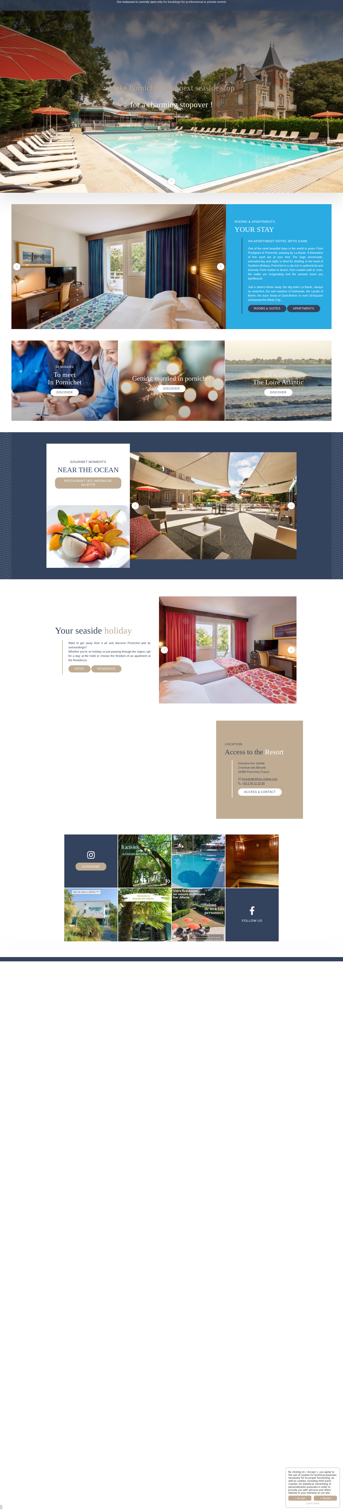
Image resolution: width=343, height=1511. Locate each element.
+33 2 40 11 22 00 (253, 783)
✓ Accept (299, 1498)
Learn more (312, 1503)
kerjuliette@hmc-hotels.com (259, 779)
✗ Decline (325, 1498)
